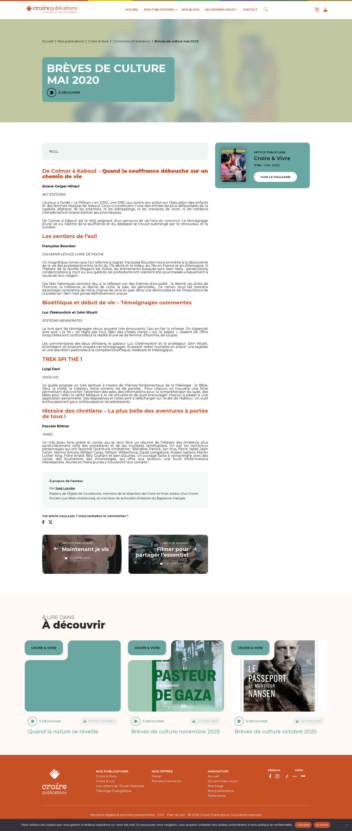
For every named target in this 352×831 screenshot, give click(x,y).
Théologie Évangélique (113, 791)
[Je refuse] (347, 825)
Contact (250, 9)
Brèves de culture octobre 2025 (275, 731)
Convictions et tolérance (131, 41)
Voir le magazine (275, 177)
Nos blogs (190, 9)
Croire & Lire (105, 781)
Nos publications (159, 9)
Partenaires (217, 796)
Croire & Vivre (98, 41)
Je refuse (322, 824)
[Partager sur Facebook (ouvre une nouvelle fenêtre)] (43, 522)
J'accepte (303, 824)
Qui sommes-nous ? (221, 9)
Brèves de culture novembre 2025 (175, 731)
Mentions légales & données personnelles (122, 815)
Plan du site (176, 815)
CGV (161, 815)
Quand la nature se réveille (63, 731)
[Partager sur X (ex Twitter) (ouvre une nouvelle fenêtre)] (50, 522)
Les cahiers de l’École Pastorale (120, 786)
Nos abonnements (166, 781)
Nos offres (162, 771)
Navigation (218, 771)
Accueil (131, 9)
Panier (157, 776)
